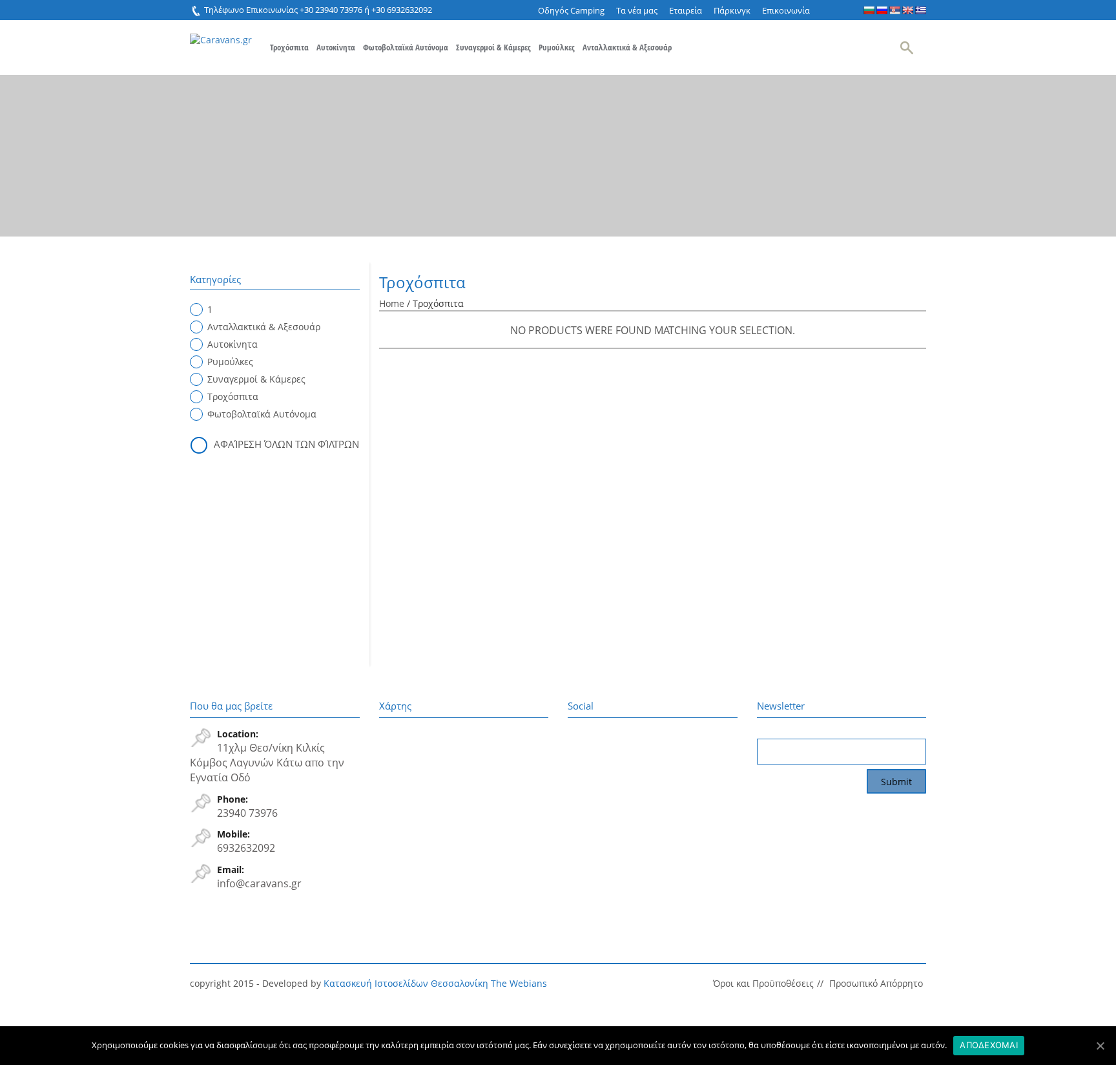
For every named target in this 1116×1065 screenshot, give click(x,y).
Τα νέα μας (636, 10)
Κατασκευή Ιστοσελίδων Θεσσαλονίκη (406, 983)
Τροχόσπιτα (289, 47)
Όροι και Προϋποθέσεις (763, 983)
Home (391, 303)
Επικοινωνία (786, 10)
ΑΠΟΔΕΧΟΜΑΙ (989, 1045)
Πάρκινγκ (732, 10)
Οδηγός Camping (571, 10)
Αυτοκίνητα (335, 47)
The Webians (519, 983)
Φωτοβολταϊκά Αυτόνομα (405, 47)
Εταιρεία (685, 10)
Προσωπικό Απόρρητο (876, 983)
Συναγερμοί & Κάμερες (493, 47)
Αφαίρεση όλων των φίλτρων (286, 444)
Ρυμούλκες (557, 47)
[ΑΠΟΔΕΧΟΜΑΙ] (1099, 1045)
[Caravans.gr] (221, 33)
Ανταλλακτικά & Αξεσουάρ (627, 47)
